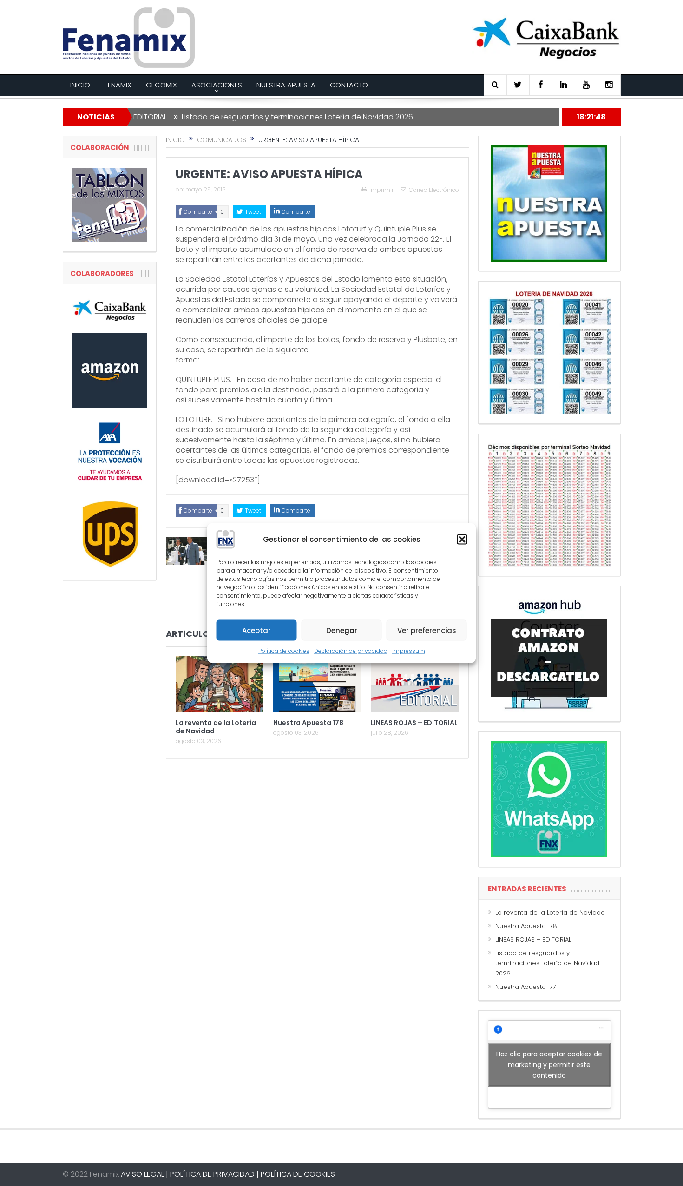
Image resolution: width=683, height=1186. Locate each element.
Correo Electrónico (434, 190)
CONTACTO (349, 85)
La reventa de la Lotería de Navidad (216, 727)
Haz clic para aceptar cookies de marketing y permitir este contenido (549, 1064)
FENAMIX (118, 85)
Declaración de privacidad (350, 651)
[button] (462, 539)
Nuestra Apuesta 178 (308, 722)
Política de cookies (283, 651)
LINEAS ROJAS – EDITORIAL (414, 722)
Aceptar (256, 630)
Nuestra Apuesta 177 (525, 986)
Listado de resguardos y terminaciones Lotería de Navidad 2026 (260, 117)
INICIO (80, 85)
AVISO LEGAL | (144, 1174)
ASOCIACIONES (216, 85)
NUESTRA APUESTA (285, 85)
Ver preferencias (426, 630)
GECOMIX (161, 85)
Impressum (408, 651)
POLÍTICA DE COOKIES (298, 1174)
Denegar (341, 630)
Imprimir (381, 190)
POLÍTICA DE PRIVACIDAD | (214, 1174)
